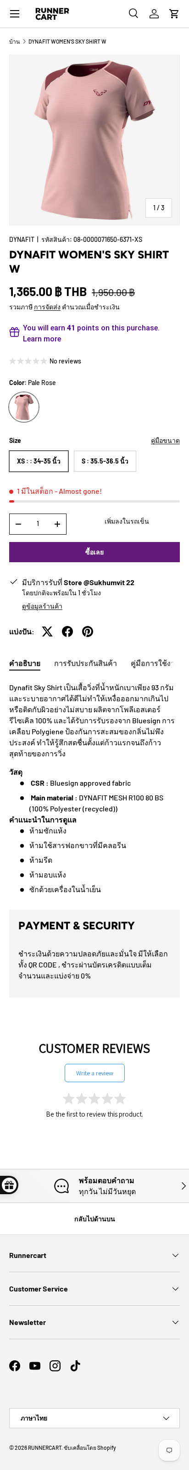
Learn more (42, 339)
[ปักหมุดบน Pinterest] (88, 631)
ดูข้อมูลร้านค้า (42, 606)
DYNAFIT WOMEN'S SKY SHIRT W (67, 41)
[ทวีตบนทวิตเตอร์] (47, 631)
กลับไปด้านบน (94, 1219)
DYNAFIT (21, 239)
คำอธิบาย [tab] (24, 663)
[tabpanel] (94, 788)
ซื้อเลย (94, 552)
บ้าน (14, 41)
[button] (174, 14)
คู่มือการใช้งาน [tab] (155, 663)
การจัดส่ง (47, 307)
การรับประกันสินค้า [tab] (85, 663)
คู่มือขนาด (165, 440)
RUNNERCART (44, 1447)
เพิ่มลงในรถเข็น (127, 521)
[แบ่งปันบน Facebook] (67, 631)
